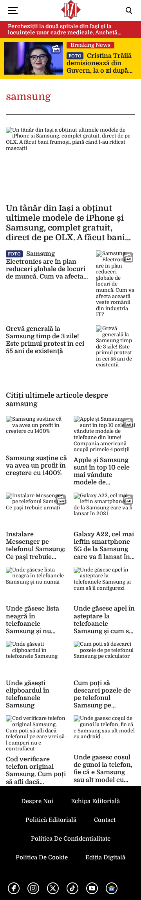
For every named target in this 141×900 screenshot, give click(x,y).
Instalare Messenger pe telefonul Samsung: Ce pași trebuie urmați (35, 549)
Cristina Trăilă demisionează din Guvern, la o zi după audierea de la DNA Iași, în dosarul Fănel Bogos (99, 63)
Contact (105, 819)
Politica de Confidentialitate (70, 838)
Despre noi (37, 801)
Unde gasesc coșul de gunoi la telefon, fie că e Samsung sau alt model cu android (103, 772)
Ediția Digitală (105, 857)
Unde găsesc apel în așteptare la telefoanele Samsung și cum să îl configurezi (104, 623)
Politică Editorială (50, 819)
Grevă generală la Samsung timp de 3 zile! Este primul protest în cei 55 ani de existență (45, 340)
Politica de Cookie (42, 857)
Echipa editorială (95, 801)
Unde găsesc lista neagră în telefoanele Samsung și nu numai (32, 623)
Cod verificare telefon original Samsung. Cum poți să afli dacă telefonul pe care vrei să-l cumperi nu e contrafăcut (36, 782)
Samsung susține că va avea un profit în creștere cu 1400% (36, 466)
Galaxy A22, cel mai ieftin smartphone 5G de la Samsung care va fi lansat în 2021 (104, 549)
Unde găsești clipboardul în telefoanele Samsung (27, 694)
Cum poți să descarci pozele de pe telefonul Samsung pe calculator (102, 698)
